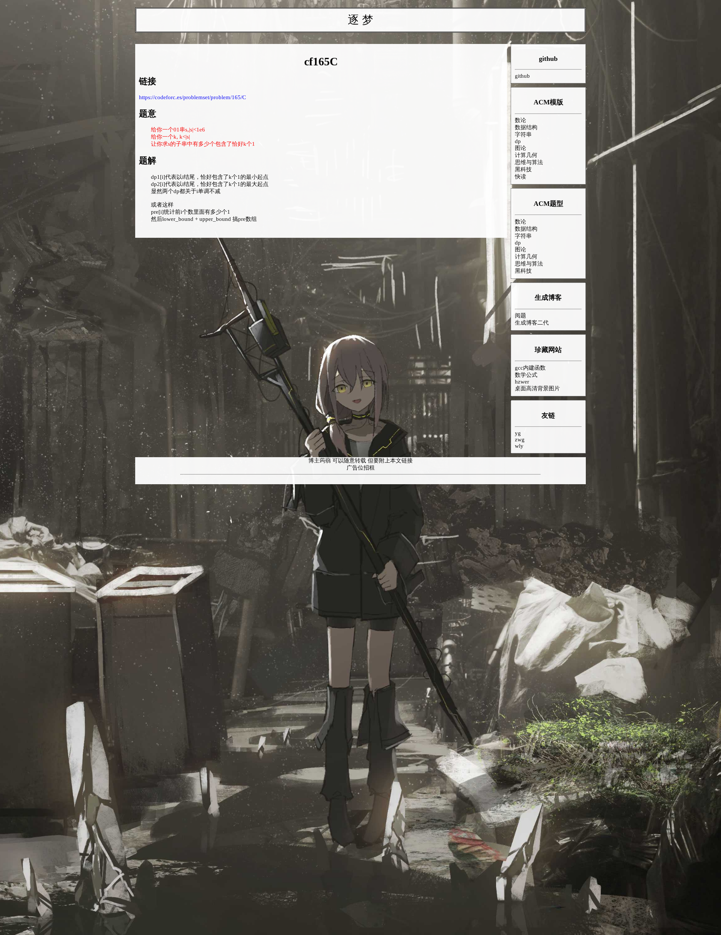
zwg (520, 440)
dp (518, 141)
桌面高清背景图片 (537, 388)
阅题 (520, 316)
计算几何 (526, 155)
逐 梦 (360, 20)
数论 (520, 120)
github (548, 58)
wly (519, 446)
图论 (520, 148)
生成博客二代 (532, 323)
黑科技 (523, 169)
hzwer (522, 382)
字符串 (523, 134)
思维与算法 (529, 162)
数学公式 (526, 375)
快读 (520, 177)
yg (518, 433)
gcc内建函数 (530, 368)
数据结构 (526, 127)
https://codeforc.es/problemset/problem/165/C (192, 97)
